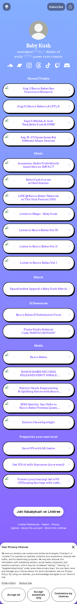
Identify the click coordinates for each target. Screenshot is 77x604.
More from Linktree (55, 528)
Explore (15, 528)
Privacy (55, 524)
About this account (31, 528)
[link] (10, 65)
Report (45, 524)
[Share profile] (70, 7)
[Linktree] (7, 7)
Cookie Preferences (28, 524)
